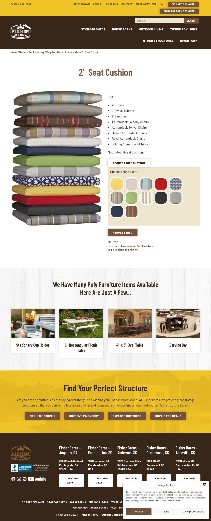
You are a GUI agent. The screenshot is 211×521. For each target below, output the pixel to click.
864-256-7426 (102, 480)
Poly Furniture (54, 52)
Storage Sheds (93, 29)
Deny (166, 511)
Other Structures (158, 40)
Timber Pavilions (183, 29)
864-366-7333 (22, 3)
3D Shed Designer (183, 4)
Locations (111, 4)
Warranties (80, 507)
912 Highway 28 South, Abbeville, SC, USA (188, 465)
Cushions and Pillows (125, 249)
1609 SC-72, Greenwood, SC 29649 (155, 465)
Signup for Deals (168, 416)
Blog (122, 507)
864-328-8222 (131, 480)
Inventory (188, 40)
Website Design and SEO (116, 514)
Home (14, 52)
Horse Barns (122, 29)
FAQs (114, 507)
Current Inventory (84, 416)
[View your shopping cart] (162, 4)
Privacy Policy (89, 514)
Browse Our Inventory (31, 52)
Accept (138, 511)
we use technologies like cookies (172, 492)
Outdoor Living (151, 29)
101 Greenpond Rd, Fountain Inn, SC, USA (98, 465)
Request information (129, 163)
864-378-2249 (73, 480)
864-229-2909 (160, 480)
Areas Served (99, 507)
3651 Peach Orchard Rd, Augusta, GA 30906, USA (71, 465)
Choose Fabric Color (123, 172)
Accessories (72, 52)
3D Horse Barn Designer (179, 11)
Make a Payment (146, 4)
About (97, 4)
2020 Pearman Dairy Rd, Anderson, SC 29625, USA (129, 465)
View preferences (193, 511)
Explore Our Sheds (127, 416)
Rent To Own (82, 4)
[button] (204, 485)
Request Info (123, 232)
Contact (127, 4)
